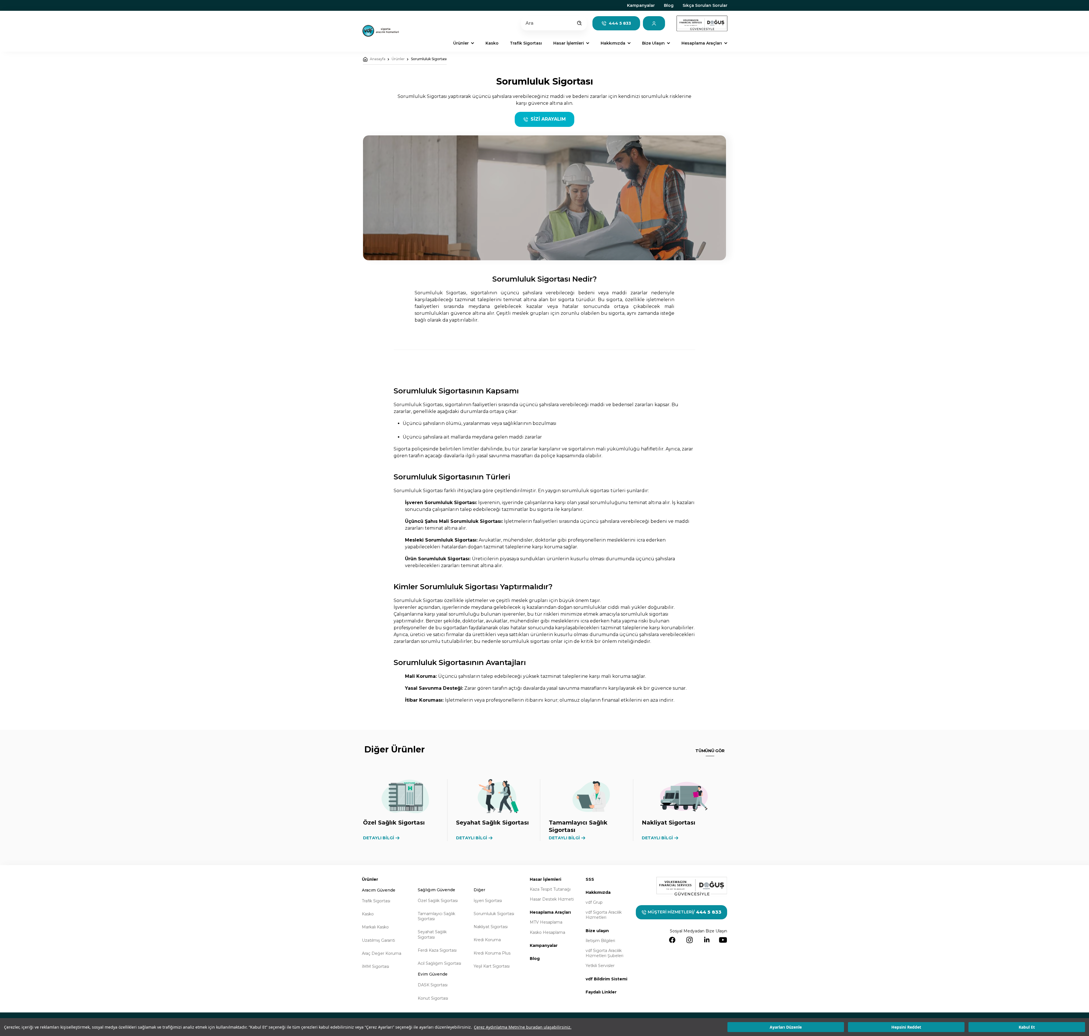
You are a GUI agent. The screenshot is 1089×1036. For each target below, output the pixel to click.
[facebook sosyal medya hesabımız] (672, 940)
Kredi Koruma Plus (492, 953)
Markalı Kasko (375, 927)
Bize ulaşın (597, 930)
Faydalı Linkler (601, 992)
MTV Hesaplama (546, 922)
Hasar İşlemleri (545, 879)
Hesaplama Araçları (550, 912)
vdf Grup (594, 902)
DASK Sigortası (433, 984)
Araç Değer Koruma (381, 953)
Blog (669, 5)
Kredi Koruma (487, 939)
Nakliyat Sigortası (491, 926)
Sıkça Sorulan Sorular (705, 5)
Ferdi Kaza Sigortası (437, 950)
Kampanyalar (641, 5)
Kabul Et (1027, 1027)
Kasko (368, 914)
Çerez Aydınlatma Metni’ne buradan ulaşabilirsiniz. (522, 1027)
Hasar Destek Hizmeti (552, 899)
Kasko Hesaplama (547, 932)
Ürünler (398, 59)
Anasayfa (377, 59)
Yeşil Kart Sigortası (492, 966)
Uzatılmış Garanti (378, 940)
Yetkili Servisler (600, 965)
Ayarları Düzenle (786, 1027)
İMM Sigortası (375, 966)
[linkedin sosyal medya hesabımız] (707, 940)
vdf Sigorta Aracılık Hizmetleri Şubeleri (604, 953)
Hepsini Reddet (906, 1027)
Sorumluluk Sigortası (429, 59)
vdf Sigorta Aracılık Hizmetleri (604, 915)
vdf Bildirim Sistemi (606, 979)
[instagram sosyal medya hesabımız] (689, 940)
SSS (590, 879)
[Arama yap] (579, 23)
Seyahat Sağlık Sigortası (432, 934)
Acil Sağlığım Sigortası (439, 963)
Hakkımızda (598, 892)
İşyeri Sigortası (488, 900)
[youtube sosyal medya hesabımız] (723, 940)
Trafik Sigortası (376, 900)
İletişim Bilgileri (600, 940)
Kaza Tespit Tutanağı (550, 889)
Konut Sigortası (433, 998)
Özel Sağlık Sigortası (438, 900)
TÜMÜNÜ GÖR (710, 750)
